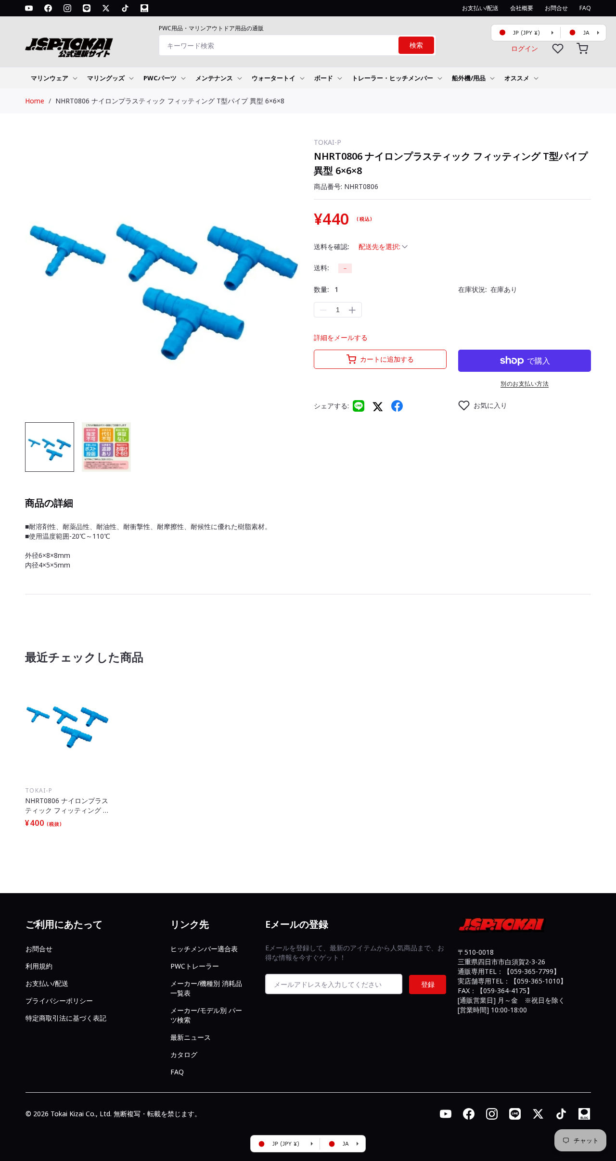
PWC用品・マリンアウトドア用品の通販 (211, 28)
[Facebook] (397, 406)
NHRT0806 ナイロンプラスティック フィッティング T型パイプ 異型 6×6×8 (169, 100)
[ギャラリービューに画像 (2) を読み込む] (106, 446)
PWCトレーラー (194, 966)
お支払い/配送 (47, 983)
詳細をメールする (341, 337)
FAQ (177, 1071)
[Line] (358, 406)
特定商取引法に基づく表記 (66, 1017)
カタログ (183, 1054)
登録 (428, 984)
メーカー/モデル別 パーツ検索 (206, 1015)
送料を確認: (331, 246)
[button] (582, 48)
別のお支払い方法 (524, 383)
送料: (321, 267)
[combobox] (297, 45)
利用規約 (39, 966)
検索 (416, 45)
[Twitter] (378, 406)
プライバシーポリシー (59, 1000)
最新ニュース (190, 1037)
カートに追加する (387, 359)
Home (34, 100)
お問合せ (39, 948)
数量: (326, 289)
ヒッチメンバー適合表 (204, 948)
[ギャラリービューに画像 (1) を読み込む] (49, 446)
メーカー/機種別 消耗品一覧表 (206, 988)
